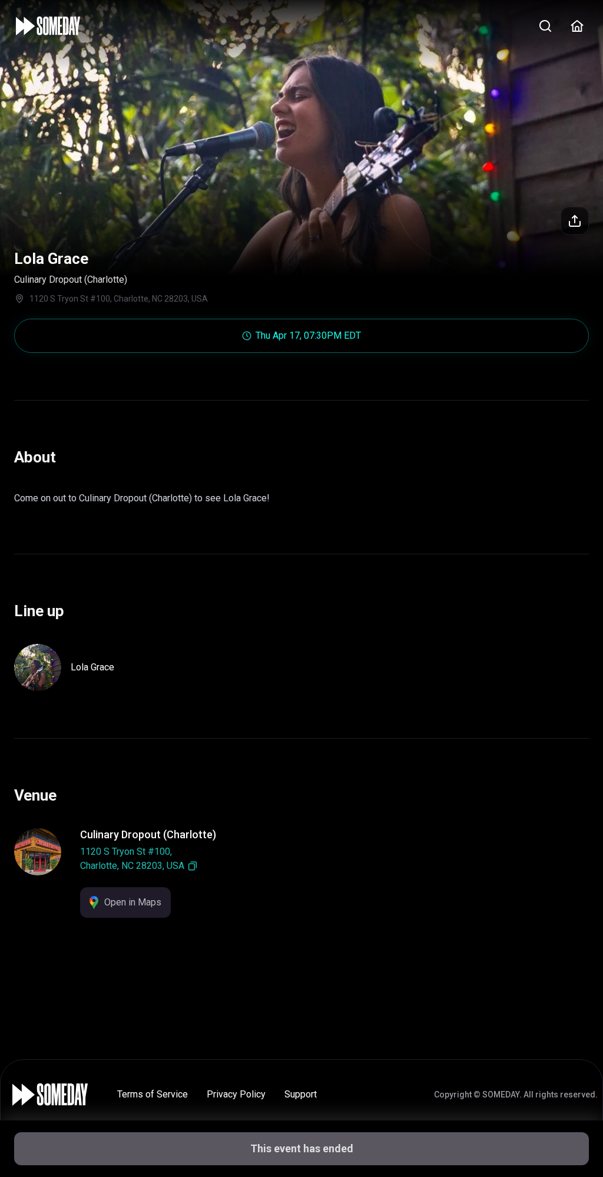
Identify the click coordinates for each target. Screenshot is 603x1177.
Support (300, 1094)
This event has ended (301, 1148)
